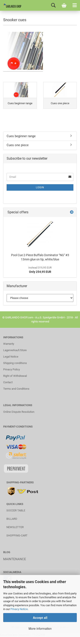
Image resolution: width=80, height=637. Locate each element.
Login (40, 187)
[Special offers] (71, 212)
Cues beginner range (21, 136)
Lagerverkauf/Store (15, 350)
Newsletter (15, 527)
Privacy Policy (11, 369)
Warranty (8, 343)
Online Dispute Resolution (18, 411)
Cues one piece (18, 145)
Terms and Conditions (16, 388)
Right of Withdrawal (15, 375)
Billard (11, 518)
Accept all (40, 617)
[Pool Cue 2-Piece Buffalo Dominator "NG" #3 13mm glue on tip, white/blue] (40, 234)
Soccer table (15, 510)
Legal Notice (10, 356)
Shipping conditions (15, 363)
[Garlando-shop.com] (10, 5)
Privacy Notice (19, 609)
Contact (8, 382)
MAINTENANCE (14, 559)
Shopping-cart (17, 535)
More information (40, 628)
